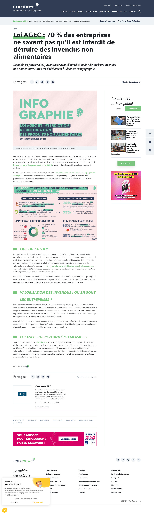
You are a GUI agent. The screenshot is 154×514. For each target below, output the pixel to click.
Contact (82, 492)
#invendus (70, 420)
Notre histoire (51, 470)
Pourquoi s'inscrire (53, 481)
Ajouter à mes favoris (131, 82)
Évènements (104, 12)
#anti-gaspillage (86, 420)
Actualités (50, 489)
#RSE (15, 29)
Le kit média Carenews (120, 474)
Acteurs (118, 108)
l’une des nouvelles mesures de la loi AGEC (32, 165)
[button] (4, 510)
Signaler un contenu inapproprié (87, 377)
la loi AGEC (42, 342)
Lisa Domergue (85, 21)
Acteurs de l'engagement (55, 485)
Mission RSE (116, 470)
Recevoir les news (107, 21)
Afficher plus (126, 163)
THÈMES (80, 12)
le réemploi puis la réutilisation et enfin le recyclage (70, 266)
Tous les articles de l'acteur (129, 21)
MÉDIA (65, 12)
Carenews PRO (22, 21)
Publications (91, 12)
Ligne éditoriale (52, 478)
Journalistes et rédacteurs (89, 489)
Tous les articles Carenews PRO (47, 403)
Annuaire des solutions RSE (89, 481)
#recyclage (58, 420)
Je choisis (14, 503)
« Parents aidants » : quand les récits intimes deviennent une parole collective (133, 121)
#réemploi (44, 420)
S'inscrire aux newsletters (88, 485)
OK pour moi (38, 503)
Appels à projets (119, 12)
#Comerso (17, 423)
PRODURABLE (116, 489)
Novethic (114, 485)
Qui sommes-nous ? (53, 474)
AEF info (114, 481)
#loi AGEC (32, 420)
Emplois (132, 12)
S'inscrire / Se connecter (133, 5)
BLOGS (72, 12)
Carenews (133, 108)
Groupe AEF (116, 478)
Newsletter (107, 5)
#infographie (19, 420)
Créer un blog (118, 5)
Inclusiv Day (116, 492)
